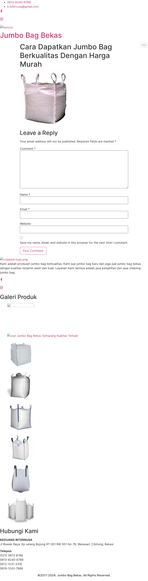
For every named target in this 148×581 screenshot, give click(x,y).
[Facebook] (74, 11)
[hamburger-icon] (144, 45)
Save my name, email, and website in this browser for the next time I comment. (74, 242)
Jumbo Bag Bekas (31, 35)
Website (25, 223)
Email (25, 209)
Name (25, 194)
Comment (28, 148)
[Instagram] (74, 19)
